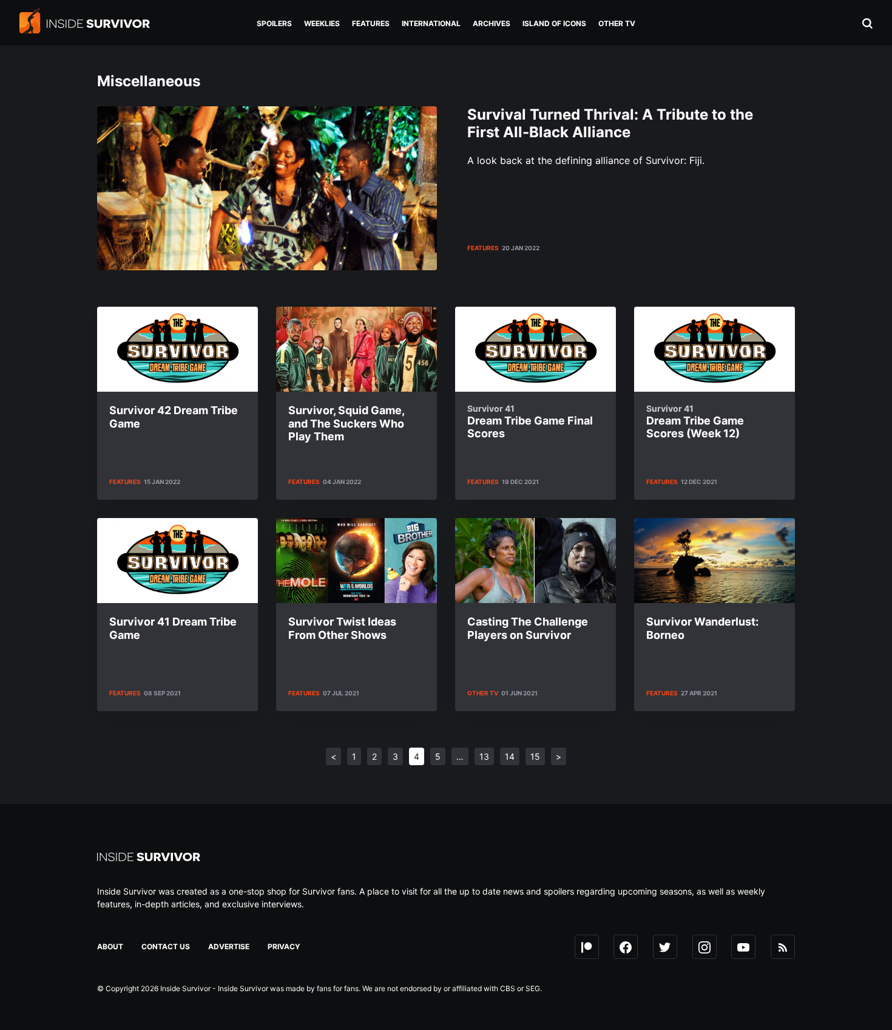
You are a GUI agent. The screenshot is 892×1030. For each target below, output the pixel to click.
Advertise (228, 946)
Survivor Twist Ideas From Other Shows (342, 628)
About (110, 946)
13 (484, 756)
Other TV (482, 693)
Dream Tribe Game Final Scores (530, 422)
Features (483, 247)
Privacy (284, 946)
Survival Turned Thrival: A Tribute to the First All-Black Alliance (610, 123)
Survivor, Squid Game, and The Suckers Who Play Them (346, 423)
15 (535, 756)
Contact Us (165, 946)
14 (510, 756)
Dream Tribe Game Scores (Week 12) (695, 422)
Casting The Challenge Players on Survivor (527, 628)
